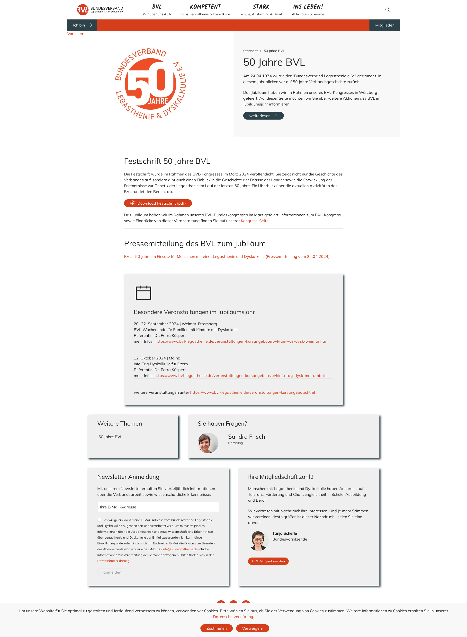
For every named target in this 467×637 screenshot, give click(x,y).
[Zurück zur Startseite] (100, 9)
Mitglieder (384, 25)
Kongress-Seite (254, 220)
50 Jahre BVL (110, 436)
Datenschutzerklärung (113, 561)
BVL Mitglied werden (268, 561)
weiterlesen (259, 115)
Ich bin (79, 25)
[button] (157, 9)
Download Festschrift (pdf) (161, 203)
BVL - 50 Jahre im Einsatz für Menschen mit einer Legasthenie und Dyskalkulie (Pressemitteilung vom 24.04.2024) (227, 256)
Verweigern (252, 628)
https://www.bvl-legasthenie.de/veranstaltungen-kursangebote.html (252, 392)
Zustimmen (217, 628)
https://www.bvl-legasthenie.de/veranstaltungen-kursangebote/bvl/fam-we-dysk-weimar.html (241, 341)
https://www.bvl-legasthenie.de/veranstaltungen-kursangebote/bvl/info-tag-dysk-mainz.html (239, 375)
